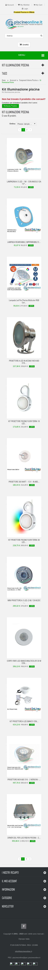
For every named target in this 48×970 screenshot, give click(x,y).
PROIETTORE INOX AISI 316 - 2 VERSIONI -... (24, 780)
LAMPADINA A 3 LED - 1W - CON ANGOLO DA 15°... (24, 183)
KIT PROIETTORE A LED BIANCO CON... (24, 722)
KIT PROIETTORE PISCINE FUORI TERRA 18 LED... (24, 423)
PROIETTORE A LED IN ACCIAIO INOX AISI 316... (24, 362)
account (10, 5)
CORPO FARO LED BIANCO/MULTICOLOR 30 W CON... (24, 662)
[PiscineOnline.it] (24, 24)
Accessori (13, 80)
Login (26, 9)
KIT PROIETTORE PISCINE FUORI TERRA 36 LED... (24, 541)
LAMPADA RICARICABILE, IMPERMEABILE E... (24, 242)
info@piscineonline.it (23, 951)
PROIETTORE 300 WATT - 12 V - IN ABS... (24, 482)
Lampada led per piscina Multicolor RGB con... (24, 302)
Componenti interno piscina (28, 80)
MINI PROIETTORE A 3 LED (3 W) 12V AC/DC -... (24, 602)
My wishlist (24, 5)
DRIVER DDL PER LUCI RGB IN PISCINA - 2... (24, 838)
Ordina (12, 124)
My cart (39, 5)
